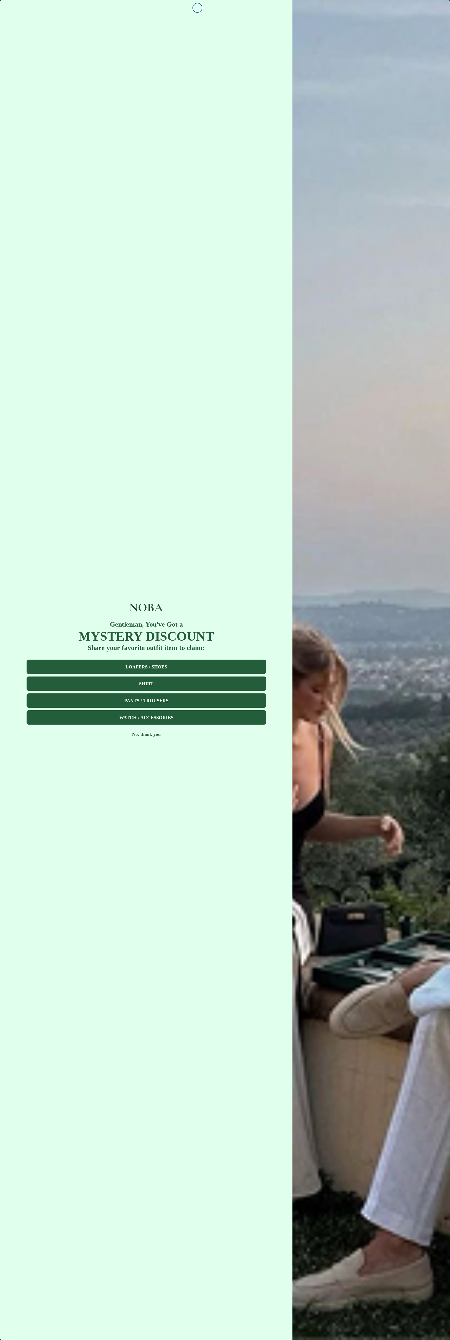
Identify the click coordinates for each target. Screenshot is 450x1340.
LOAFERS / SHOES (146, 666)
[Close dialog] (197, 7)
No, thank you (146, 734)
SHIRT (146, 683)
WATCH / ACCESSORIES (146, 717)
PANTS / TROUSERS (146, 700)
